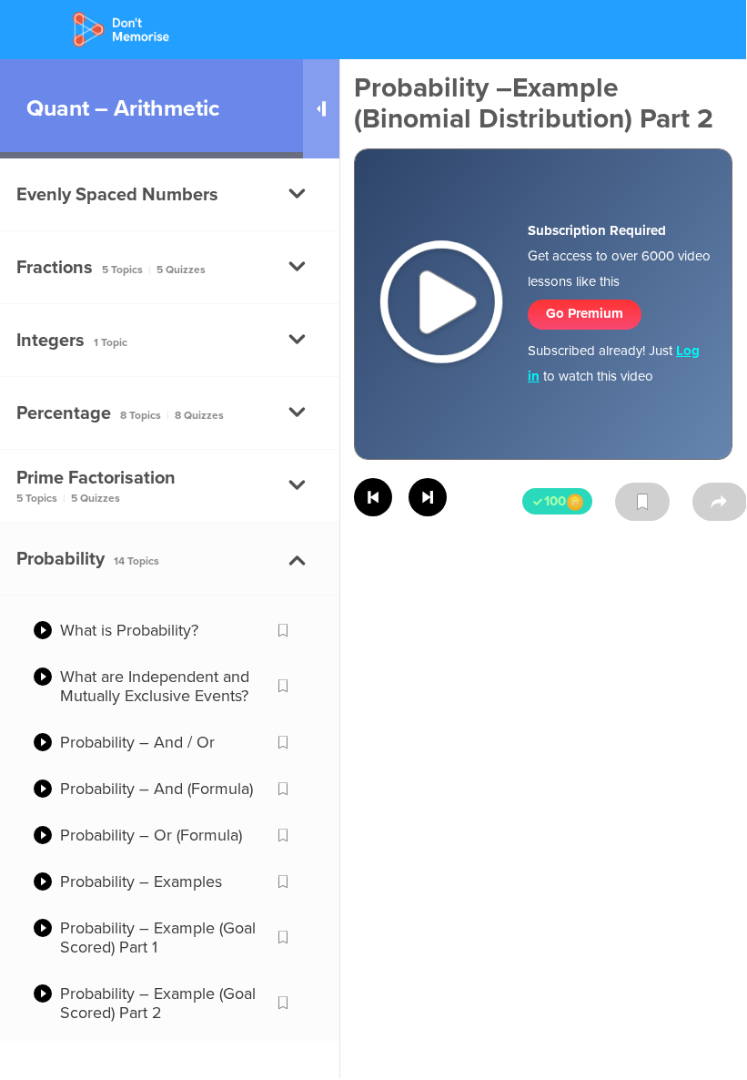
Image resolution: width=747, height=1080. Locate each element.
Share (719, 502)
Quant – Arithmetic (122, 108)
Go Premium (584, 313)
